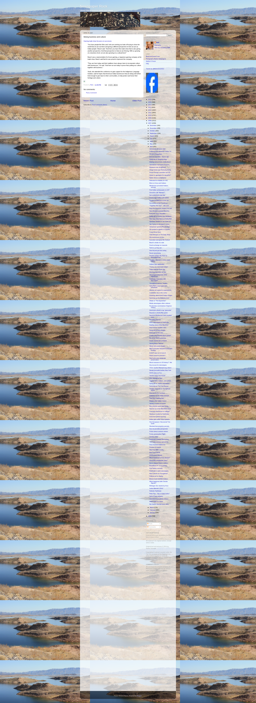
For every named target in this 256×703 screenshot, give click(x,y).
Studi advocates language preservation (157, 359)
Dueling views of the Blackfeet (158, 325)
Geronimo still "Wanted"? (157, 192)
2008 (150, 120)
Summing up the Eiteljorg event (159, 298)
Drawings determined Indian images (160, 295)
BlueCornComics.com (153, 56)
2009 (150, 118)
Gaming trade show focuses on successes (98, 41)
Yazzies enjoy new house (157, 375)
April (151, 146)
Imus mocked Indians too (157, 444)
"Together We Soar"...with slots (159, 205)
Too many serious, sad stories (158, 442)
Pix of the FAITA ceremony (157, 338)
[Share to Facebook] (115, 85)
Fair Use (148, 554)
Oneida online (153, 437)
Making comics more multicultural (159, 162)
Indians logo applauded (156, 264)
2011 (150, 112)
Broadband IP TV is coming (158, 465)
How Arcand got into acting (157, 250)
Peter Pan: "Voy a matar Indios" (159, 493)
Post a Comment (91, 93)
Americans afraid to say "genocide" (160, 310)
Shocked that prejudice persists (159, 426)
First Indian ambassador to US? (159, 190)
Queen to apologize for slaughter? (160, 175)
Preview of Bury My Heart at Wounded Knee (158, 256)
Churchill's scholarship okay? (158, 460)
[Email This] (109, 85)
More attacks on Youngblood (158, 473)
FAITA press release (155, 455)
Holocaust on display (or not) (158, 180)
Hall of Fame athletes (156, 496)
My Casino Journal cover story (159, 504)
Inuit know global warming (157, 416)
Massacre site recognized (157, 167)
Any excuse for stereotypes (158, 365)
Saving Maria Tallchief (156, 343)
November (153, 128)
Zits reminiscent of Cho (156, 237)
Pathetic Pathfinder (155, 491)
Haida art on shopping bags (158, 159)
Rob (91, 85)
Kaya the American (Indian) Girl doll (160, 208)
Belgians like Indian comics (157, 401)
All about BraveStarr (155, 154)
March (152, 507)
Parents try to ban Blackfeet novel (160, 409)
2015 (150, 102)
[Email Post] (105, 85)
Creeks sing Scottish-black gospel (160, 335)
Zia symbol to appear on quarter (159, 229)
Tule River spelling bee (156, 398)
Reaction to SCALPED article (158, 313)
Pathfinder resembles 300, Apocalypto (157, 279)
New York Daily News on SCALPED (160, 219)
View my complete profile (162, 47)
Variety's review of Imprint (157, 403)
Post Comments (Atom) (99, 105)
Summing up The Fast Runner (159, 386)
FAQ (147, 63)
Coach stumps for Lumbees (158, 340)
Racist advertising (155, 253)
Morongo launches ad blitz (157, 272)
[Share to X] (113, 85)
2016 (150, 99)
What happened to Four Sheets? (159, 458)
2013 (150, 107)
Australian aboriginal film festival (159, 240)
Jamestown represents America (159, 164)
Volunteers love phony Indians (158, 499)
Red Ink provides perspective (158, 429)
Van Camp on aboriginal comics (159, 224)
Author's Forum (151, 61)
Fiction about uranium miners (158, 431)
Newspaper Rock (93, 6)
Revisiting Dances (155, 319)
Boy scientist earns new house (159, 406)
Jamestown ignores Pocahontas (159, 227)
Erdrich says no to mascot (157, 353)
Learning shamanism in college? (159, 411)
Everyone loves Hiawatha (157, 213)
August (152, 136)
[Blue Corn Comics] (152, 92)
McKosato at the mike (156, 333)
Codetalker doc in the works (158, 293)
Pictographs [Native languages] (156, 59)
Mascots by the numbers (157, 393)
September (153, 133)
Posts (150, 523)
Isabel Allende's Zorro (156, 488)
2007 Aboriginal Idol (155, 378)
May (151, 144)
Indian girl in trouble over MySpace (160, 216)
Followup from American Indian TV (160, 151)
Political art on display (156, 476)
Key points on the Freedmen (158, 203)
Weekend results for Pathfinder (159, 414)
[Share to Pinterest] (117, 85)
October (152, 131)
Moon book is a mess (156, 501)
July (151, 138)
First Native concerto (155, 468)
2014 (150, 105)
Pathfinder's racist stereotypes (158, 471)
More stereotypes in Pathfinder (159, 322)
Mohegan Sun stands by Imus (158, 486)
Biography (157, 45)
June (151, 141)
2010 (150, 115)
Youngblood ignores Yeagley (158, 283)
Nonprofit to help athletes (157, 330)
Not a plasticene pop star (157, 195)
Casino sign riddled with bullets (159, 198)
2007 (150, 123)
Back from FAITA (154, 452)
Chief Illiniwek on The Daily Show (159, 234)
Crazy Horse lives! (155, 232)
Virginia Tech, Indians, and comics (160, 381)
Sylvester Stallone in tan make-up (160, 221)
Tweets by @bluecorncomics (155, 69)
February (153, 510)
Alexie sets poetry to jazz (157, 346)
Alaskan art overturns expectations (160, 290)
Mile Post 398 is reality (156, 450)
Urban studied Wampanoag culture (160, 368)
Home (113, 101)
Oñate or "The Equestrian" (157, 300)
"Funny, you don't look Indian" (158, 267)
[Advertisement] (158, 587)
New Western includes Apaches (159, 211)
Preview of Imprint (155, 447)
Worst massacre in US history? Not (160, 362)
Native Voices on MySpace (157, 178)
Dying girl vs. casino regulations (159, 383)
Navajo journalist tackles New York (160, 370)
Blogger (139, 696)
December (153, 125)
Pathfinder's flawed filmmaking (159, 439)
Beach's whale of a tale (156, 242)
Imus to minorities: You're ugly (159, 157)
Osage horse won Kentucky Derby (160, 170)
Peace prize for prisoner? (157, 355)
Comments (152, 527)
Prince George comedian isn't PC (159, 172)
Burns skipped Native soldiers (158, 463)
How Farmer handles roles (157, 327)
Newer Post (89, 101)
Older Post (137, 101)
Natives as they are (155, 248)
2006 (150, 516)
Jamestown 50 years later (157, 149)
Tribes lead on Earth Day (157, 269)
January (152, 512)
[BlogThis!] (111, 85)
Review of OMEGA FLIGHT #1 (159, 200)
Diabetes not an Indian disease (159, 395)
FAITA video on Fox (155, 373)
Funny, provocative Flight (157, 434)
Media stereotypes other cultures (159, 303)
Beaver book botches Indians (158, 479)
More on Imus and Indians (157, 183)
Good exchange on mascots (158, 245)
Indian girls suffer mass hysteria (159, 419)
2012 (150, 110)
